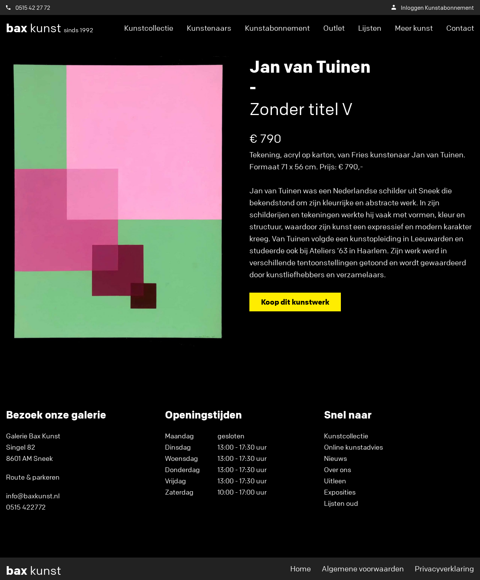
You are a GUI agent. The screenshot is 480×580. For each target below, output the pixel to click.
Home (300, 568)
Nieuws (335, 458)
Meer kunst (414, 28)
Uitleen (335, 481)
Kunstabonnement (277, 28)
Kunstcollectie (148, 28)
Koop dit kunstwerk (295, 301)
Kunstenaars (209, 28)
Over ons (337, 469)
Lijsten (369, 28)
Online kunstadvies (353, 447)
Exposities (340, 492)
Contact (460, 28)
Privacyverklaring (444, 568)
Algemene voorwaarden (363, 568)
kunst (49, 28)
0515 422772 (26, 507)
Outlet (334, 28)
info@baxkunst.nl (33, 496)
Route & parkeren (33, 477)
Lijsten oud (341, 503)
